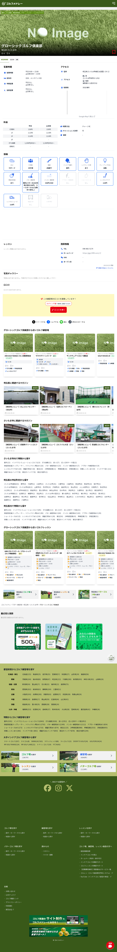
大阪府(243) (26, 694)
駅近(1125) (64, 727)
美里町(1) (7, 500)
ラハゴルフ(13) (65, 741)
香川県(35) (36, 704)
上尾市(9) (37, 487)
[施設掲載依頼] (96, 851)
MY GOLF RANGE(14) (11, 744)
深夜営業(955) (102, 727)
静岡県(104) (47, 689)
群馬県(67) (46, 679)
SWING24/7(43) (37, 741)
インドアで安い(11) (104, 469)
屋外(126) (7, 510)
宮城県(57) (56, 674)
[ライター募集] (89, 637)
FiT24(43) (56, 744)
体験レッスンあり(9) (87, 469)
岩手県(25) (46, 674)
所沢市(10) (47, 487)
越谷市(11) (65, 487)
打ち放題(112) (48, 510)
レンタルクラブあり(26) (12, 469)
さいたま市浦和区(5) (11, 484)
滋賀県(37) (57, 694)
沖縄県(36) (96, 709)
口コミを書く (59, 309)
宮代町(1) (42, 497)
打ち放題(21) (46, 462)
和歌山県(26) (77, 694)
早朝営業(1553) (89, 727)
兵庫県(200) (37, 694)
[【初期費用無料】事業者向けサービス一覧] (96, 869)
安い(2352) (63, 721)
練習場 (19, 605)
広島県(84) (55, 699)
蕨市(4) (23, 484)
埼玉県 (26, 605)
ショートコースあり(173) (13, 727)
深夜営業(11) (73, 469)
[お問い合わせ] (21, 891)
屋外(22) (7, 462)
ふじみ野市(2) (85, 487)
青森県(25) (37, 674)
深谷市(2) (71, 490)
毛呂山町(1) (52, 497)
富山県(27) (36, 684)
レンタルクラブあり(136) (31, 516)
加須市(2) (99, 497)
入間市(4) (80, 490)
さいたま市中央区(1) (21, 490)
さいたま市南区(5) (10, 487)
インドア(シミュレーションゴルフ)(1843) (29, 721)
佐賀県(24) (37, 709)
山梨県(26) (100, 679)
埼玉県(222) (56, 679)
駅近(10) (40, 469)
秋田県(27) (65, 674)
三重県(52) (57, 689)
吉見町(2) (22, 493)
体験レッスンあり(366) (12, 731)
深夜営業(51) (93, 516)
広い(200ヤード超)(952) (77, 721)
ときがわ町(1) (80, 497)
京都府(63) (47, 694)
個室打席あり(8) (29, 469)
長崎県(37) (46, 709)
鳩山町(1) (90, 497)
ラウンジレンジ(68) (51, 741)
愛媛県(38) (45, 704)
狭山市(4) (74, 487)
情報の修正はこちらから (105, 268)
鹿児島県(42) (85, 709)
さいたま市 (34, 605)
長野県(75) (65, 684)
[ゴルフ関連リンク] (21, 899)
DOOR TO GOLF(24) (80, 741)
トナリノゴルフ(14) (44, 744)
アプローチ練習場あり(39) (91, 513)
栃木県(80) (37, 679)
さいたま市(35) (50, 484)
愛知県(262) (26, 689)
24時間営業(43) (70, 516)
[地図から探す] (21, 837)
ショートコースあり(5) (12, 516)
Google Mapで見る (86, 116)
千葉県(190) (67, 679)
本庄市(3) (93, 493)
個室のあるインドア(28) (46, 519)
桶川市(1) (84, 493)
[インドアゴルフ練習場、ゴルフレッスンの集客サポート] (58, 932)
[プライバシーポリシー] (21, 902)
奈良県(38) (66, 694)
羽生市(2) (40, 493)
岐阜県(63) (37, 689)
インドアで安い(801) (30, 731)
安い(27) (56, 462)
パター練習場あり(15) (53, 466)
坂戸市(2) (97, 484)
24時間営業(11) (50, 469)
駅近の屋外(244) (82, 731)
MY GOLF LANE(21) (28, 744)
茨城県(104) (26, 679)
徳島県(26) (26, 704)
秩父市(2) (24, 497)
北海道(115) (26, 674)
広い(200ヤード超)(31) (72, 510)
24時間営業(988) (76, 727)
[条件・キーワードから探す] (21, 833)
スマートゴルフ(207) (11, 741)
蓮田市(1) (16, 497)
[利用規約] (21, 906)
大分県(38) (65, 709)
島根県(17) (36, 699)
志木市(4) (63, 490)
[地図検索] (58, 637)
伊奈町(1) (61, 497)
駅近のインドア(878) (67, 731)
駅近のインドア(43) (64, 519)
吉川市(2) (89, 490)
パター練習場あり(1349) (56, 724)
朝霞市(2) (31, 493)
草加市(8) (78, 484)
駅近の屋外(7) (78, 519)
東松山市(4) (53, 490)
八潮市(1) (24, 500)
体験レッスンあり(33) (12, 519)
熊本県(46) (56, 709)
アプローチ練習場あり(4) (90, 466)
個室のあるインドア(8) (12, 472)
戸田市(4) (56, 487)
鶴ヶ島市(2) (66, 493)
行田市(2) (31, 484)
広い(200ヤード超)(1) (69, 462)
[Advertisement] (58, 224)
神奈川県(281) (89, 679)
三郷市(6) (61, 484)
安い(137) (58, 510)
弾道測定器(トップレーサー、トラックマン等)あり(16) (23, 466)
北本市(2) (107, 497)
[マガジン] (59, 851)
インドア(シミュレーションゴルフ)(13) (26, 462)
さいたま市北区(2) (25, 487)
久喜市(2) (40, 484)
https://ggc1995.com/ (91, 253)
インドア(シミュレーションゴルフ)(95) (27, 510)
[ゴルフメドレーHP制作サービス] (58, 920)
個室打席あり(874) (52, 727)
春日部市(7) (98, 490)
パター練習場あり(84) (53, 513)
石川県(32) (45, 684)
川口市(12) (8, 490)
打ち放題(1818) (51, 721)
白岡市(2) (7, 497)
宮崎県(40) (75, 709)
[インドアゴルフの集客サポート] (96, 862)
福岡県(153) (26, 709)
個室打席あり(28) (48, 516)
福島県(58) (85, 674)
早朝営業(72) (82, 516)
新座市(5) (33, 490)
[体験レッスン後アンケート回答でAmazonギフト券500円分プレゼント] (28, 637)
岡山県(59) (45, 699)
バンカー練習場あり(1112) (76, 724)
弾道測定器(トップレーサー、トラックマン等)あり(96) (23, 513)
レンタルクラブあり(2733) (33, 727)
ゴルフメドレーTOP (8, 605)
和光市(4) (103, 487)
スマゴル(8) (25, 741)
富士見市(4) (43, 490)
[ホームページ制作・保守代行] (96, 858)
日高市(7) (94, 487)
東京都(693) (77, 679)
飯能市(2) (33, 497)
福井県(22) (55, 684)
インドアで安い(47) (29, 519)
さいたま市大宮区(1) (52, 493)
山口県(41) (65, 699)
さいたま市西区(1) (10, 493)
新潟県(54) (26, 684)
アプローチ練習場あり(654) (98, 724)
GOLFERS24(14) (96, 741)
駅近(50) (60, 516)
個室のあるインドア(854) (49, 731)
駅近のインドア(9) (29, 472)
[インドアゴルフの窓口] (96, 855)
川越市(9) (70, 484)
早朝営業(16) (62, 469)
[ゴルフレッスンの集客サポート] (96, 866)
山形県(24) (75, 674)
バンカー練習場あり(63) (71, 513)
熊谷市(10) (88, 484)
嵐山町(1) (69, 497)
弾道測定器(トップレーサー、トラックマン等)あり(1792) (24, 724)
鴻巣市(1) (16, 500)
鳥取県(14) (26, 699)
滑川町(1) (101, 493)
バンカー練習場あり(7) (71, 466)
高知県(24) (55, 704)
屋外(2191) (8, 721)
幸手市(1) (75, 493)
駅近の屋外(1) (42, 472)
